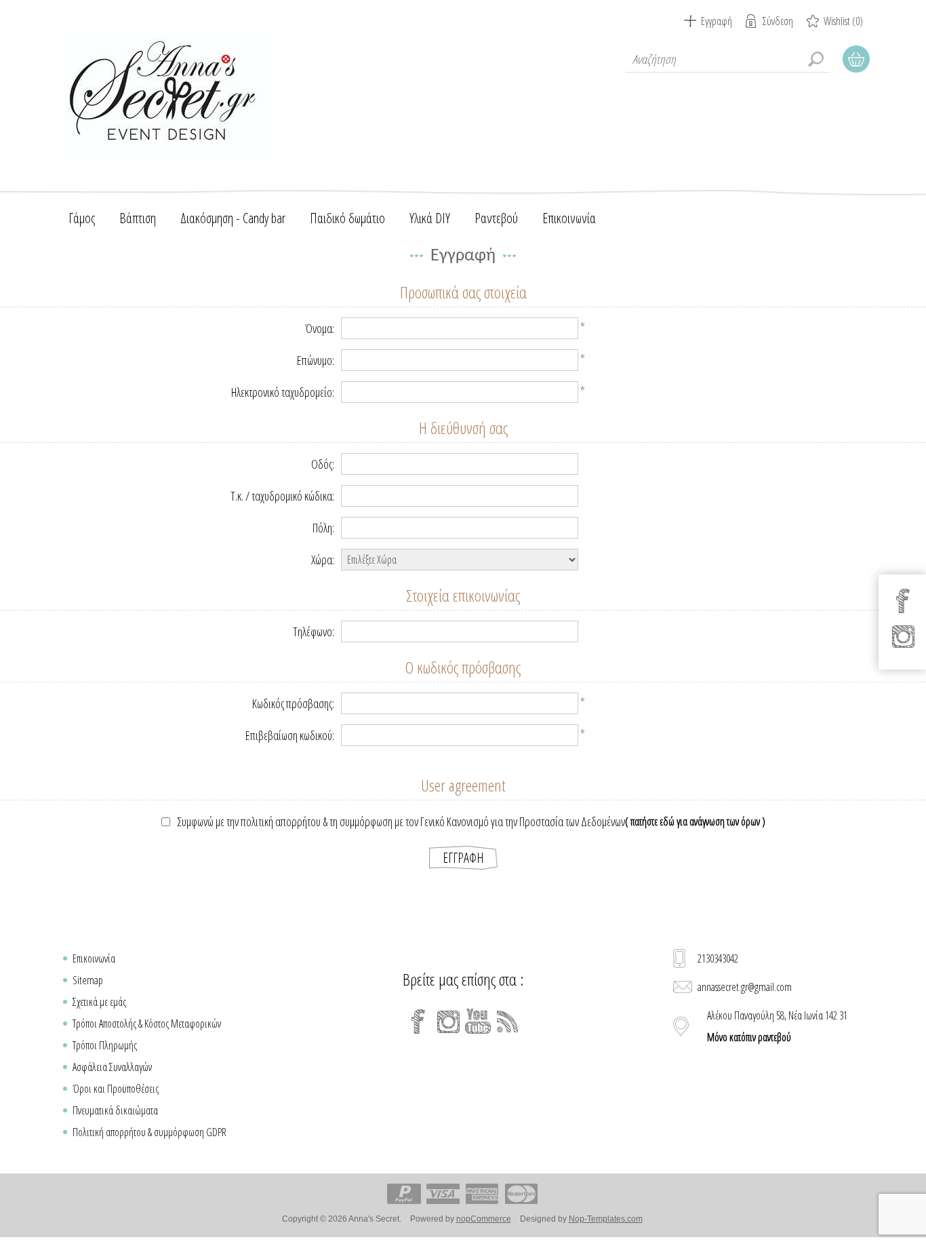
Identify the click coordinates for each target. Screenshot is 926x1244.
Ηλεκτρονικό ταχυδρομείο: (282, 392)
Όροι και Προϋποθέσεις (116, 1088)
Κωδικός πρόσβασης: (293, 703)
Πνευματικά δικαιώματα (115, 1110)
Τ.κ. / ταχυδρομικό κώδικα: (282, 496)
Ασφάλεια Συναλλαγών (112, 1067)
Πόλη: (323, 528)
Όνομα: (319, 328)
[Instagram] (448, 1021)
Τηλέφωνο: (313, 631)
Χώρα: (322, 559)
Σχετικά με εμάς (99, 1001)
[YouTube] (478, 1021)
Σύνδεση (778, 21)
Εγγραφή (716, 21)
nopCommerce (483, 1219)
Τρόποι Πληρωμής (105, 1045)
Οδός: (322, 464)
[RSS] (508, 1021)
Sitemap (88, 980)
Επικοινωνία (94, 958)
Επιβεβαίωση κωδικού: (289, 735)
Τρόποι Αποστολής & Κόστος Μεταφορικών (147, 1023)
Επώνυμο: (315, 360)
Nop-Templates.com (606, 1219)
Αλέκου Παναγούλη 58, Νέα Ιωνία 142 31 (777, 1026)
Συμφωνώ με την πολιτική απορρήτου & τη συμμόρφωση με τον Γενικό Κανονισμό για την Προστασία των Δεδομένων (401, 821)
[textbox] (727, 59)
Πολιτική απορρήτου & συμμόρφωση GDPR (149, 1132)
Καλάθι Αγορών (856, 59)
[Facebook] (418, 1021)
